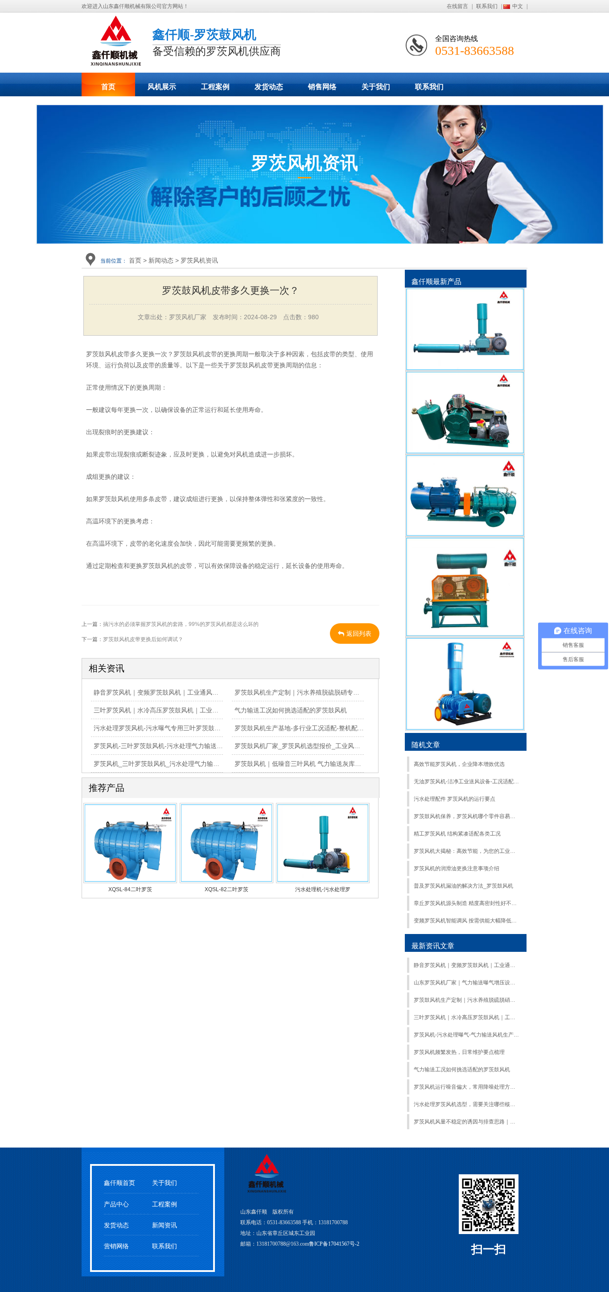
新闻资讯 (164, 1225)
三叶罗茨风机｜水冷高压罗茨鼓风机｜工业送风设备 (165, 710)
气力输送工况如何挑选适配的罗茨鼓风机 (291, 710)
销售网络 (322, 87)
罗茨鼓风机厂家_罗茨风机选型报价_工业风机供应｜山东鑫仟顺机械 (329, 745)
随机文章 (425, 745)
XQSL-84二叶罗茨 (130, 889)
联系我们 (487, 6)
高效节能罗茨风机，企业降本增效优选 (459, 764)
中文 (517, 6)
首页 (108, 87)
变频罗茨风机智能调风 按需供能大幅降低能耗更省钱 (466, 921)
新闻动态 (160, 260)
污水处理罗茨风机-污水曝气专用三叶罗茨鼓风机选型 (166, 728)
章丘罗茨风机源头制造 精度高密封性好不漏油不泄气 (466, 903)
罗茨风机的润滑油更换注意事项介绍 (456, 868)
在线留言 (457, 6)
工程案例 (215, 87)
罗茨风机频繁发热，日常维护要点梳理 (459, 1052)
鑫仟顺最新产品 (436, 281)
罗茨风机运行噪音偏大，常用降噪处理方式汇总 (466, 1087)
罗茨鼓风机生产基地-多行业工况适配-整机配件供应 (305, 728)
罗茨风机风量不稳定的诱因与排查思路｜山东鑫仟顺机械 (466, 1122)
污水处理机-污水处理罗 (322, 889)
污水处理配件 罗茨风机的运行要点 (454, 799)
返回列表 (358, 633)
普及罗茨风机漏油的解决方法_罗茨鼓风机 (463, 886)
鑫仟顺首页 (119, 1183)
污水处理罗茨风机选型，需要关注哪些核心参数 (466, 1104)
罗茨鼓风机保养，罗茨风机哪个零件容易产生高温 (466, 816)
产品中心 (116, 1204)
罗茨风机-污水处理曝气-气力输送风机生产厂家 (466, 1035)
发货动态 (269, 87)
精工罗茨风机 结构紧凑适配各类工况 (457, 834)
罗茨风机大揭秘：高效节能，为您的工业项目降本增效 (466, 851)
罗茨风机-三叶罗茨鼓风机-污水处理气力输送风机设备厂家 (174, 745)
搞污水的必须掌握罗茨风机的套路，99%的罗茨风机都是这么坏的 (181, 624)
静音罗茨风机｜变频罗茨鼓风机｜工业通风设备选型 (165, 692)
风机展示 (162, 87)
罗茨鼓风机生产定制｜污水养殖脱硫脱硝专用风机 (303, 692)
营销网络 (116, 1246)
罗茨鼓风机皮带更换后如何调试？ (143, 639)
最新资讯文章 (432, 946)
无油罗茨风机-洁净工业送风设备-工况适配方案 (466, 781)
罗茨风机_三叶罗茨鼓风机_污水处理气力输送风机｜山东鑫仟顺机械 (188, 763)
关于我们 (376, 87)
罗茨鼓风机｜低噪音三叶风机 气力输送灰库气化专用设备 (313, 763)
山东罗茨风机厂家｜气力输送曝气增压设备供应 (466, 982)
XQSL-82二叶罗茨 (226, 889)
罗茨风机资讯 (199, 260)
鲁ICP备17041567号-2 (334, 1244)
